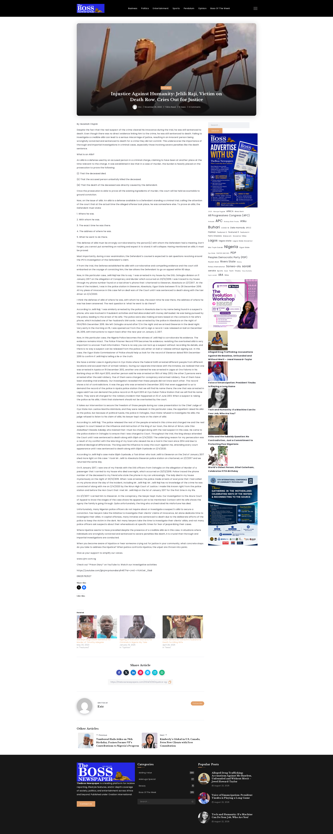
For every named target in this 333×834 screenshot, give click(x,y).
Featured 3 (233, 232)
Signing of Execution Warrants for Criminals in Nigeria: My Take (136, 641)
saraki (246, 266)
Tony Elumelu (247, 271)
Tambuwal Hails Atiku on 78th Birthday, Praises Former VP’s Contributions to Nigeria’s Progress (117, 742)
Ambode (211, 222)
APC (219, 221)
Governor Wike (239, 236)
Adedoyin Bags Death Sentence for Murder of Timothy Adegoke (94, 641)
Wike (227, 275)
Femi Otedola (215, 236)
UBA (220, 275)
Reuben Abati (213, 262)
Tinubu (238, 271)
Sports (220, 271)
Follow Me (197, 703)
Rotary (239, 262)
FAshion (212, 232)
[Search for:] (228, 125)
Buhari (214, 227)
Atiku (243, 221)
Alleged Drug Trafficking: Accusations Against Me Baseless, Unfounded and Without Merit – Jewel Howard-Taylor (230, 355)
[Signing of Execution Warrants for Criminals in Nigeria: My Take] (140, 626)
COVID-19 (225, 228)
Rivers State (228, 261)
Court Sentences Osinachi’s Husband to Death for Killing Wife (182, 641)
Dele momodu (237, 227)
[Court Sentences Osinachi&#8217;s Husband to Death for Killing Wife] (183, 626)
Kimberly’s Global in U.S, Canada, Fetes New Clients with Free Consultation (180, 742)
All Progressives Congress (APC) (229, 215)
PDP (233, 253)
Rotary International (216, 267)
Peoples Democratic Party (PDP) (227, 257)
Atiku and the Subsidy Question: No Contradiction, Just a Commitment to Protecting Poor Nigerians (230, 440)
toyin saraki (212, 275)
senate (212, 270)
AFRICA (229, 211)
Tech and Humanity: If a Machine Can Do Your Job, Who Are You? (232, 816)
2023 (210, 212)
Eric (140, 107)
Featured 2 (222, 232)
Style (226, 271)
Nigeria (231, 246)
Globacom (227, 236)
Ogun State (244, 247)
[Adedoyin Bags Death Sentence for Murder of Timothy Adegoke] (97, 626)
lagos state (225, 240)
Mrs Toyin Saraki (215, 247)
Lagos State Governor (243, 241)
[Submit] (194, 801)
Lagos (213, 240)
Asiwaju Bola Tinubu (231, 222)
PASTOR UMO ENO (222, 253)
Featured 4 (244, 232)
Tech (231, 271)
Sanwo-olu (233, 266)
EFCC (248, 227)
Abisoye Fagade (219, 212)
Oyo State (211, 253)
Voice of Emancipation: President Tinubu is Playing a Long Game (232, 796)
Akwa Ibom (239, 211)
